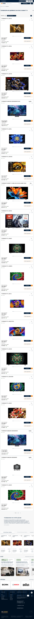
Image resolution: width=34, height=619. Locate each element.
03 (18, 512)
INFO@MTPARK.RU (20, 608)
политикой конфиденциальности (21, 597)
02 (16, 512)
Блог (2, 594)
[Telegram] (32, 593)
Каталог (4, 6)
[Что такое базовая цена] (6, 42)
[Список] (31, 15)
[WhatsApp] (30, 1)
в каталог (32, 532)
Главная (1, 6)
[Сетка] (33, 15)
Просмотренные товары (22, 532)
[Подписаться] (28, 595)
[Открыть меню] (32, 3)
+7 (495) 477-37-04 (23, 1)
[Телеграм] (28, 1)
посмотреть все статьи (29, 556)
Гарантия (11, 599)
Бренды (11, 597)
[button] (13, 3)
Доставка (11, 598)
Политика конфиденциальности (4, 599)
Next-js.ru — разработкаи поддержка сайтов (29, 616)
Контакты (2, 597)
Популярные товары (7, 532)
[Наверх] (31, 611)
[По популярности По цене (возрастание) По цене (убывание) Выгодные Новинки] (11, 15)
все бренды (31, 579)
